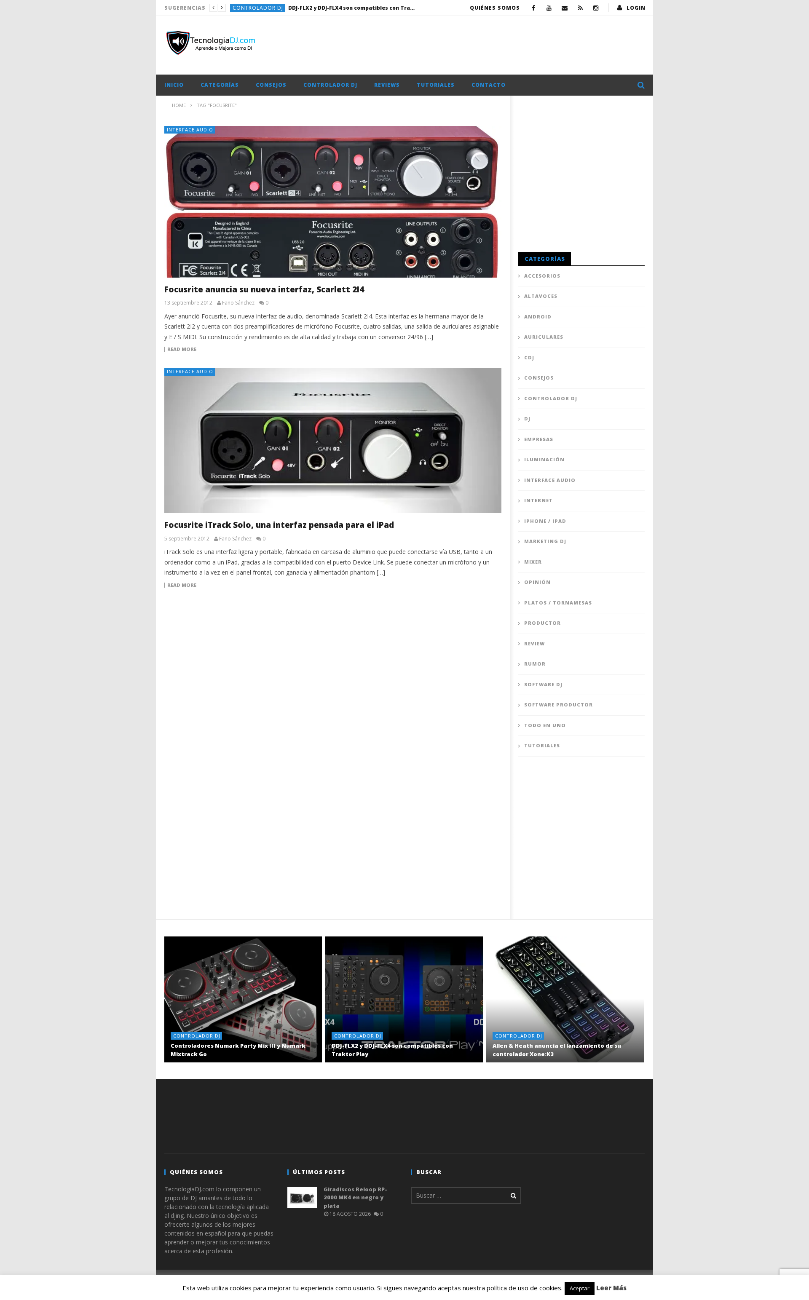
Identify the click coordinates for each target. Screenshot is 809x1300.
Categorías (220, 84)
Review (534, 643)
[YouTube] (549, 8)
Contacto (488, 84)
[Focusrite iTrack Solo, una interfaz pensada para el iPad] (332, 440)
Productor (542, 623)
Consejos (271, 84)
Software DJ (543, 684)
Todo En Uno (545, 725)
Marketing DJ (545, 541)
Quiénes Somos (495, 7)
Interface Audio (190, 129)
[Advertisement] (491, 43)
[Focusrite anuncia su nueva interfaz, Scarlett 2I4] (332, 202)
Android (538, 316)
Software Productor (558, 704)
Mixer (533, 562)
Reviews (387, 84)
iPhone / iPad (545, 521)
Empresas (538, 439)
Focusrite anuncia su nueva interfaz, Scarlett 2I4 (264, 289)
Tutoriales (436, 84)
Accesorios (542, 276)
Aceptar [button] (579, 1288)
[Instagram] (596, 8)
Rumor (535, 664)
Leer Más (611, 1288)
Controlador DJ (258, 7)
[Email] (565, 8)
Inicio (174, 84)
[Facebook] (533, 8)
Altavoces (540, 296)
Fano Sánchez (238, 303)
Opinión (537, 582)
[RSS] (580, 8)
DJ (527, 418)
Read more (181, 349)
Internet (538, 500)
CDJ (529, 357)
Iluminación (544, 459)
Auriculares (543, 337)
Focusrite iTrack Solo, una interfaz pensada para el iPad (279, 524)
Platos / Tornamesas (558, 602)
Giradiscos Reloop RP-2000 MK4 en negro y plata (355, 1197)
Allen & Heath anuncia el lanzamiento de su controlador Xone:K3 (351, 7)
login (636, 7)
